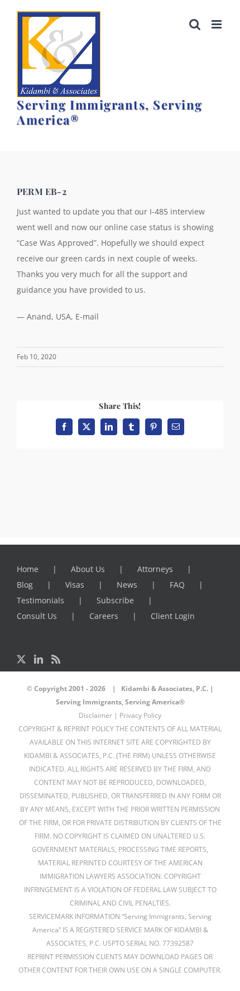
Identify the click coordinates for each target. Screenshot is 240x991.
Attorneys (155, 569)
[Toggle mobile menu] (217, 24)
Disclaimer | (98, 715)
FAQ (177, 584)
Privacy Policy (140, 715)
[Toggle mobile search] (194, 24)
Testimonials (40, 600)
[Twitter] (21, 659)
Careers (103, 616)
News (127, 584)
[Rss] (55, 659)
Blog (25, 584)
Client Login (173, 616)
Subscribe (115, 600)
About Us (88, 569)
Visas (74, 584)
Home (28, 569)
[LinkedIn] (38, 659)
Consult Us (37, 616)
